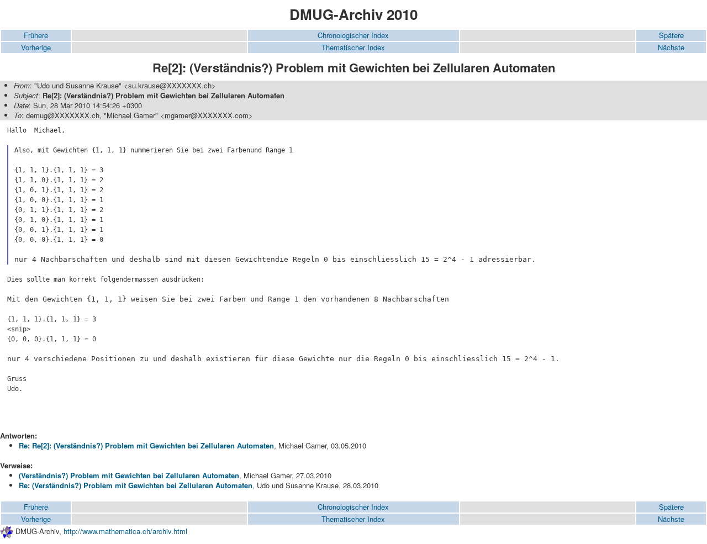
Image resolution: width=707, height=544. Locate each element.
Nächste (671, 47)
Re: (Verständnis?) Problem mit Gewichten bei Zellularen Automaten (135, 485)
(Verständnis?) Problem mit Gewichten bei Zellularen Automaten (129, 475)
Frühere (36, 35)
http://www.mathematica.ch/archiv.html (125, 531)
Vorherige (36, 47)
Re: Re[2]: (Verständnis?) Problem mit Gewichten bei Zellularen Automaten (146, 445)
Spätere (671, 35)
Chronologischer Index (353, 35)
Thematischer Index (353, 47)
